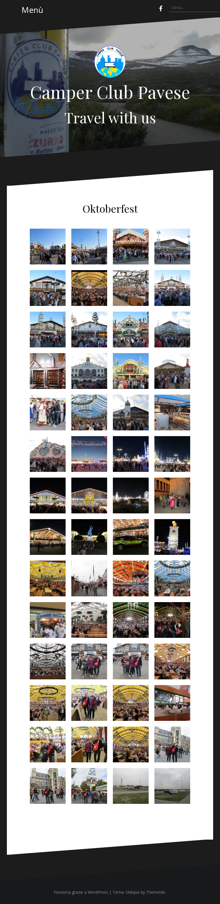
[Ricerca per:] (191, 8)
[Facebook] (160, 8)
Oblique (132, 892)
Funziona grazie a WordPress (81, 892)
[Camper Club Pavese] (110, 63)
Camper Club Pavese (110, 91)
